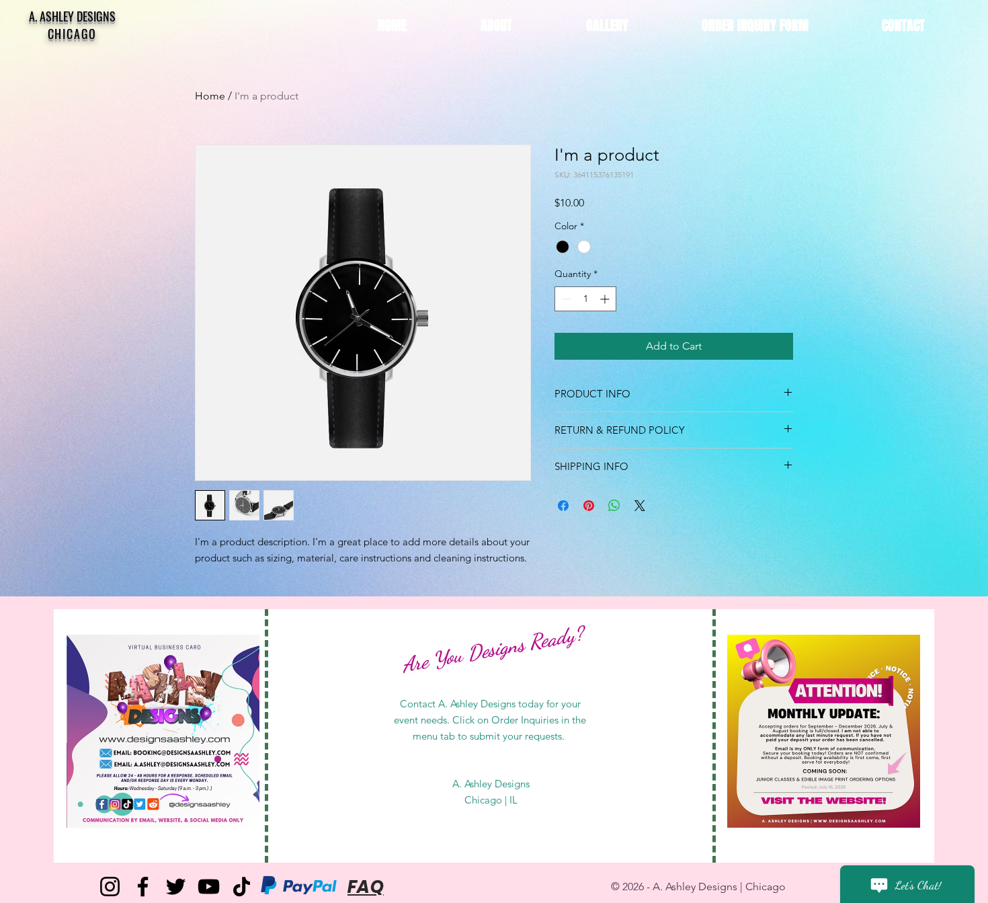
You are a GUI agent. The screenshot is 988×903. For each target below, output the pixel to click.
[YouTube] (209, 886)
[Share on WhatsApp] (614, 506)
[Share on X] (640, 506)
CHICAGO (72, 33)
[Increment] (606, 299)
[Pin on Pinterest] (589, 506)
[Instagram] (110, 886)
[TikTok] (242, 886)
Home (210, 95)
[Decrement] (565, 299)
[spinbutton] (585, 299)
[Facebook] (143, 886)
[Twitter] (176, 886)
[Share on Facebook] (563, 506)
